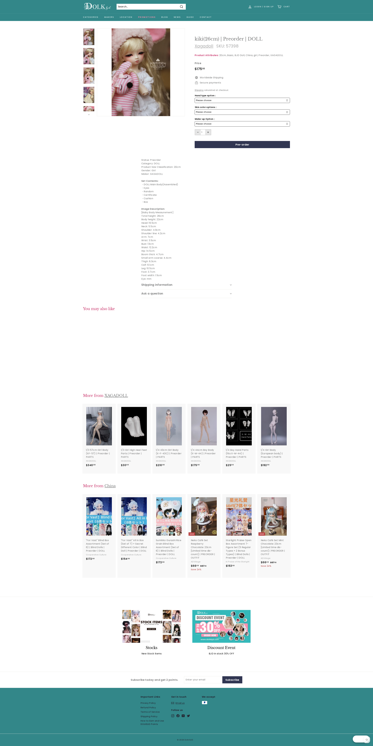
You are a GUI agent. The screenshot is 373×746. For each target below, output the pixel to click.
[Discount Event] (221, 626)
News (177, 17)
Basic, (230, 55)
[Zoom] (141, 72)
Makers (109, 17)
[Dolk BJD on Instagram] (172, 715)
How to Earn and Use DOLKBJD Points (152, 722)
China (110, 486)
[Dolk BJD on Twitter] (188, 715)
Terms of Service (150, 711)
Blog (164, 17)
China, (249, 55)
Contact (206, 17)
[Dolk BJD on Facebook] (178, 715)
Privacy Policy (148, 702)
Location (126, 17)
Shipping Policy (149, 716)
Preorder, (264, 55)
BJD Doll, (240, 55)
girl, (256, 55)
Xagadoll (204, 46)
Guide (190, 17)
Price (198, 63)
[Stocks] (151, 626)
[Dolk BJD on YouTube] (183, 715)
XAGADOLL (276, 55)
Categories (90, 17)
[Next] (89, 113)
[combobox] (242, 100)
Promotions (147, 17)
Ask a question (152, 294)
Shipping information (157, 285)
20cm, (223, 55)
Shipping (199, 90)
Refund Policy (148, 707)
